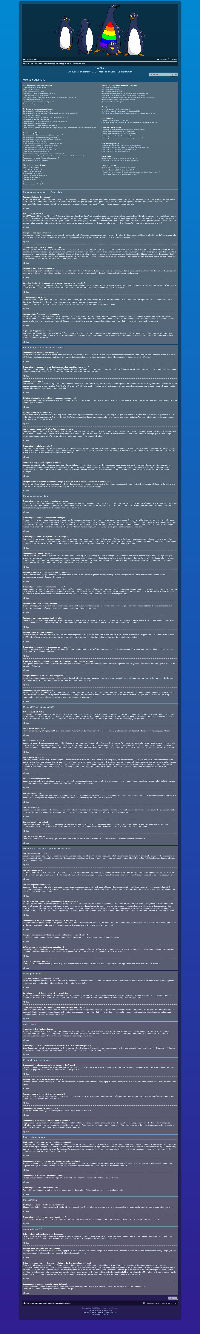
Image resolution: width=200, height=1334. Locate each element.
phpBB (94, 1308)
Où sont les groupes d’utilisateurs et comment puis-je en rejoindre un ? (124, 93)
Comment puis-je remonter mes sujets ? (36, 160)
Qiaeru (110, 1310)
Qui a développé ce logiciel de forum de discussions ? (119, 168)
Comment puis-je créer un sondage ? (35, 141)
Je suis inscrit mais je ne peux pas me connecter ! (39, 93)
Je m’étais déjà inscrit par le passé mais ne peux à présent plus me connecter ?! (49, 97)
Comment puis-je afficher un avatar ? (35, 123)
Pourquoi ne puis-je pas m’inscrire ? (35, 91)
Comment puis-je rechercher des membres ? (116, 136)
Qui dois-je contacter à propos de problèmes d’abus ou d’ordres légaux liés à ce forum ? (130, 172)
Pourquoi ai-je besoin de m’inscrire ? (35, 87)
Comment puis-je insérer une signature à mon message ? (42, 139)
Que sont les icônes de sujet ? (33, 184)
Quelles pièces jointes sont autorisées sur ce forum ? (119, 158)
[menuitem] (36, 59)
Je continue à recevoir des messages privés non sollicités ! (121, 111)
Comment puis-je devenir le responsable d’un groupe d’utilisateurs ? (123, 95)
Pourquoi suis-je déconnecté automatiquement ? (39, 102)
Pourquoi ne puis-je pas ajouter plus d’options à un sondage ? (43, 143)
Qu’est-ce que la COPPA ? (32, 89)
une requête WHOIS (83, 1267)
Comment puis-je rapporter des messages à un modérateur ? (43, 154)
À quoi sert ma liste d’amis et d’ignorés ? (114, 120)
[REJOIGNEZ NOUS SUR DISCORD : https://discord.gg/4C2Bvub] (100, 30)
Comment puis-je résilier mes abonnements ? (116, 151)
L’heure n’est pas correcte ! (32, 115)
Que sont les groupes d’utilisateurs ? (113, 91)
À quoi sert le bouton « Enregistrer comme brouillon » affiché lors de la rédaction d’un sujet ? (53, 156)
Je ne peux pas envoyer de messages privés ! (116, 109)
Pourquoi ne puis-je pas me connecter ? (36, 95)
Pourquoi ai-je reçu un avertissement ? (36, 151)
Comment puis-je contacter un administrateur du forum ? (120, 174)
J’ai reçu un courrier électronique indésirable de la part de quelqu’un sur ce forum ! (128, 113)
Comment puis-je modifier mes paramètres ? (37, 111)
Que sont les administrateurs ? (111, 87)
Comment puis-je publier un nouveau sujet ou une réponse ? (43, 135)
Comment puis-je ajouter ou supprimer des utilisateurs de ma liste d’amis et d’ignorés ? (129, 122)
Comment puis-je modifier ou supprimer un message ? (41, 137)
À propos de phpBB (102, 1239)
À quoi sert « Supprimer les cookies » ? (36, 104)
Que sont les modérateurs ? (110, 89)
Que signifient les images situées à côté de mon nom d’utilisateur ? (45, 121)
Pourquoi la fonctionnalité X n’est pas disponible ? (117, 170)
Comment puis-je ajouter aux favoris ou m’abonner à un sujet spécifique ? (125, 147)
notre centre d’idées (153, 1251)
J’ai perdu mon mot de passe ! (33, 99)
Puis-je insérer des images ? (32, 173)
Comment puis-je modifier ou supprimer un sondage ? (40, 145)
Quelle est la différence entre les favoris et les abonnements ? (121, 145)
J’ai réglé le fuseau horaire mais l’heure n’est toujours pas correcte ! (45, 117)
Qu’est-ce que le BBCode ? (32, 167)
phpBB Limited (81, 1236)
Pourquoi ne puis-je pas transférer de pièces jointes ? (40, 149)
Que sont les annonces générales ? (35, 175)
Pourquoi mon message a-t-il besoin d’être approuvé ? (41, 158)
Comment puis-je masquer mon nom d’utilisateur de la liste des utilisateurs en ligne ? (50, 113)
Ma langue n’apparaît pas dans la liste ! (36, 119)
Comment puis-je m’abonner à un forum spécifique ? (118, 149)
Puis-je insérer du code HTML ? (33, 169)
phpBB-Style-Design (111, 1312)
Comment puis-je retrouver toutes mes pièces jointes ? (119, 160)
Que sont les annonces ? (31, 177)
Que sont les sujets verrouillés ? (33, 182)
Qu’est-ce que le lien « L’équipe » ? (112, 102)
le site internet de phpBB (32, 419)
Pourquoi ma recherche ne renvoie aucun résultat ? (118, 131)
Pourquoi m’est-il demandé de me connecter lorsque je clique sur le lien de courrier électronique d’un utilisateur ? (60, 128)
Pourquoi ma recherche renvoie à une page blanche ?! (119, 134)
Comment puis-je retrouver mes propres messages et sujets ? (122, 138)
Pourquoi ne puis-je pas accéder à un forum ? (38, 147)
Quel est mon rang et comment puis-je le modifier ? (40, 126)
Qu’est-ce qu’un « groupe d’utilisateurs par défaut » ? (118, 99)
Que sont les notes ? (30, 180)
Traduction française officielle (97, 1310)
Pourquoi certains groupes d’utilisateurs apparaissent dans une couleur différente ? (128, 97)
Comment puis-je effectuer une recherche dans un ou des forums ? (123, 129)
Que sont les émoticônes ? (32, 171)
